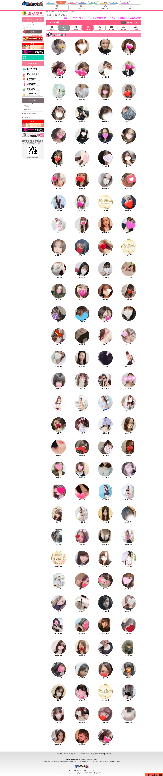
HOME (53, 754)
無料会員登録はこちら (33, 38)
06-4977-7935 (133, 23)
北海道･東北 (93, 2)
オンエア (50, 2)
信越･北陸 (104, 2)
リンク (76, 754)
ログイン (33, 32)
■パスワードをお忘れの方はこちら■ (33, 35)
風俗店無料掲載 (99, 754)
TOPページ (27, 117)
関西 (61, 2)
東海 (82, 2)
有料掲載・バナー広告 (86, 754)
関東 (71, 2)
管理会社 (108, 754)
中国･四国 (114, 2)
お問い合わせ (27, 109)
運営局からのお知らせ (30, 113)
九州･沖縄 (125, 2)
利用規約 (26, 106)
